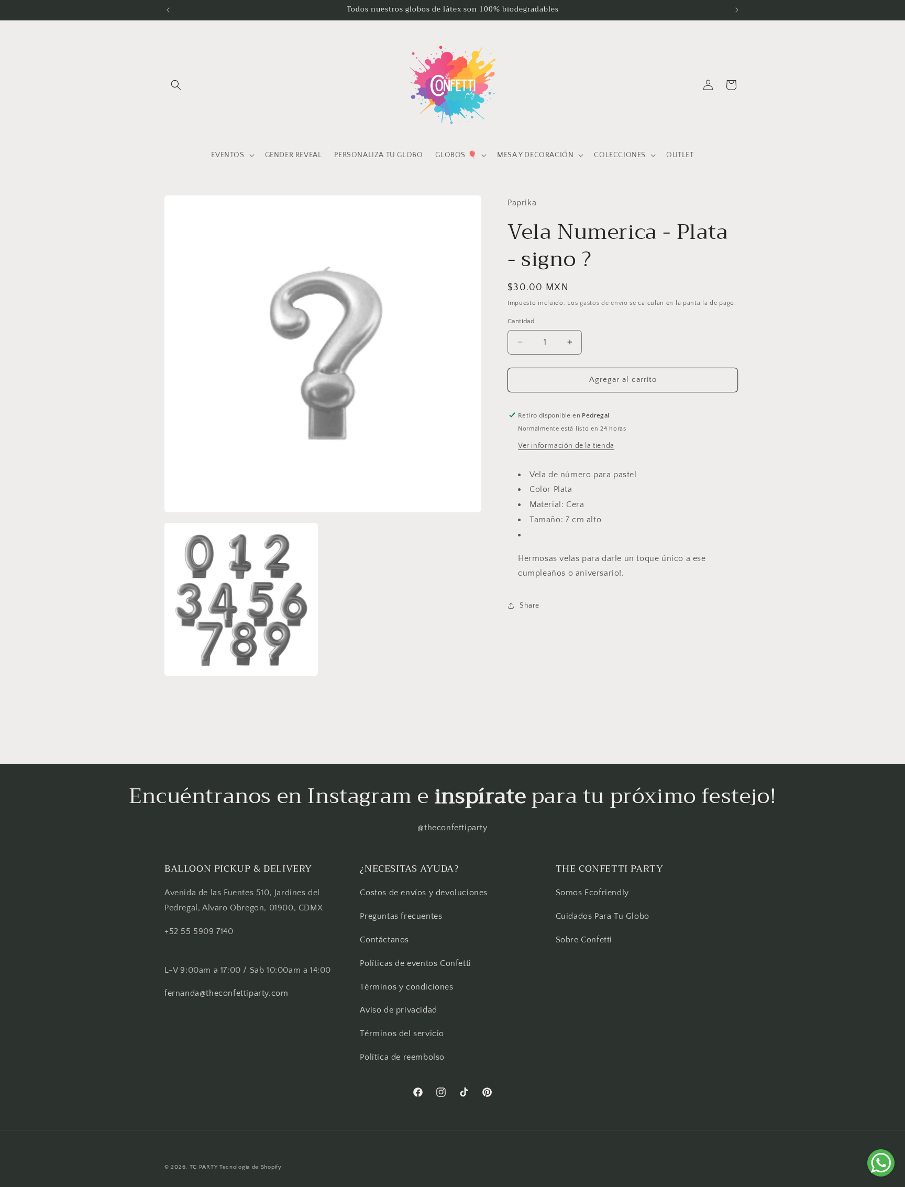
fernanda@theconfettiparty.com (226, 993)
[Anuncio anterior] (168, 10)
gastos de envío (604, 302)
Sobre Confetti (584, 939)
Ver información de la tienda (566, 445)
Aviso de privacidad (398, 1010)
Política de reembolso (402, 1057)
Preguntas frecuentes (401, 916)
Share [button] (529, 605)
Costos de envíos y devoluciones (424, 892)
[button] (175, 84)
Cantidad (520, 321)
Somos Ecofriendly (594, 892)
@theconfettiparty (452, 827)
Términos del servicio (402, 1033)
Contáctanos (384, 939)
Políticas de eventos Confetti (415, 963)
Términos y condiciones (406, 987)
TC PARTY (204, 1167)
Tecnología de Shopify (250, 1167)
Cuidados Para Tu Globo (602, 916)
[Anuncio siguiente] (736, 10)
